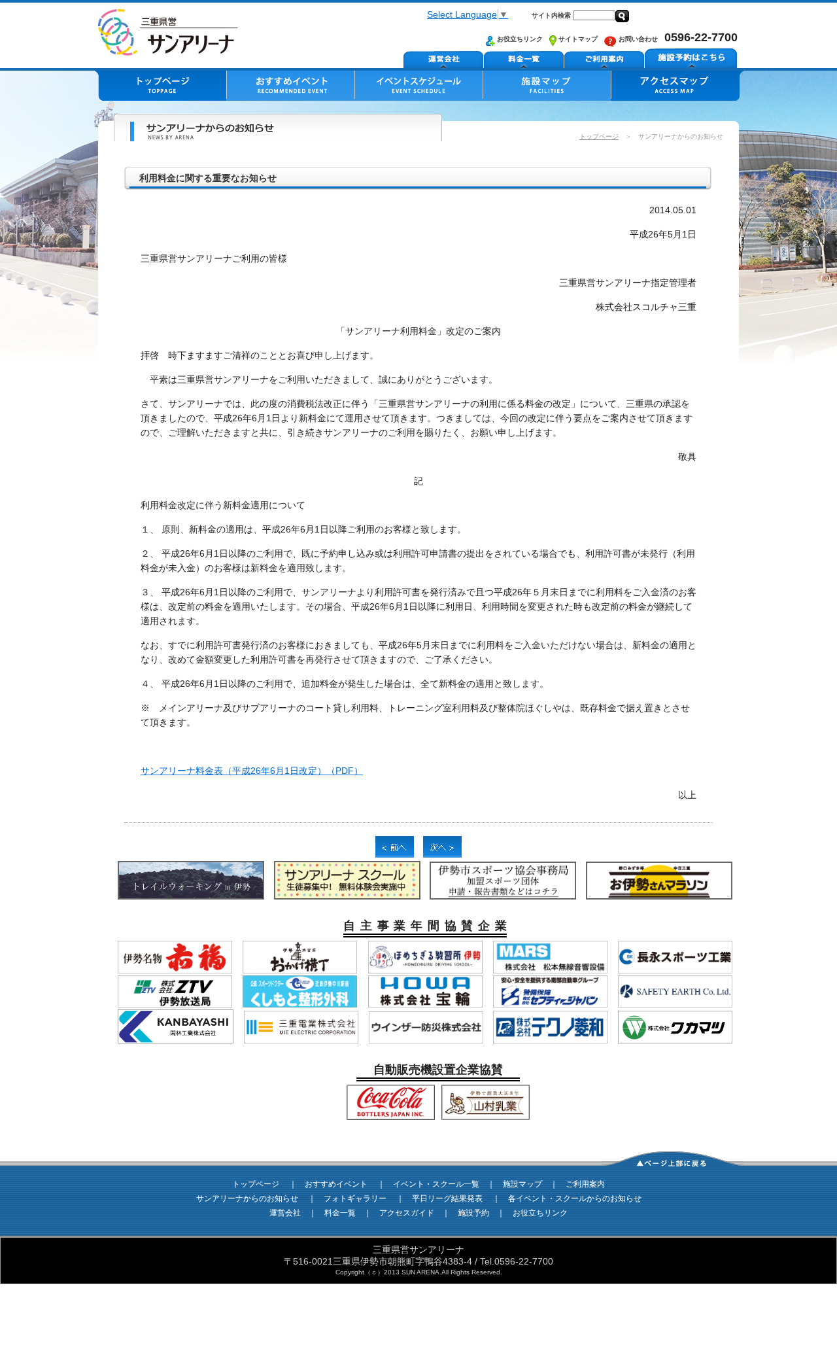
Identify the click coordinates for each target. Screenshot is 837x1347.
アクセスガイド (406, 1212)
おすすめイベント (336, 1184)
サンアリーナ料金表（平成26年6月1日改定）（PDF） (252, 770)
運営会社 (285, 1212)
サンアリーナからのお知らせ (247, 1198)
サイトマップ (577, 39)
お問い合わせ (637, 39)
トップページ (599, 136)
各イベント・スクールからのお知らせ (574, 1198)
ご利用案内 (585, 1184)
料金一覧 (340, 1212)
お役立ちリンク (519, 39)
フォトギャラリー (355, 1198)
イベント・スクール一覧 (436, 1184)
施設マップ (522, 1184)
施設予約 (473, 1212)
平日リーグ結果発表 (447, 1198)
